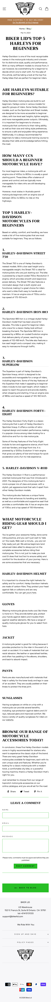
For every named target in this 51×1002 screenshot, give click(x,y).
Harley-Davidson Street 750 (23, 255)
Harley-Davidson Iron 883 (25, 312)
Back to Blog (27, 888)
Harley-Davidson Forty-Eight (23, 412)
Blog (29, 28)
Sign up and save (25, 934)
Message (7, 836)
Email (5, 823)
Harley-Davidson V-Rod (26, 468)
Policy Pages (25, 942)
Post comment (25, 866)
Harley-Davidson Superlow (17, 363)
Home (22, 28)
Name (5, 810)
